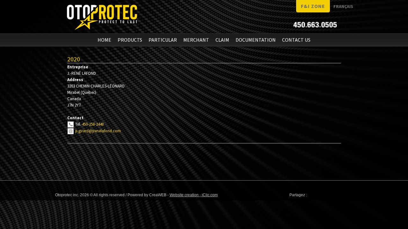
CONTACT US (296, 40)
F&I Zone (313, 6)
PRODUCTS (130, 40)
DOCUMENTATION (256, 40)
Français (343, 6)
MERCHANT (196, 40)
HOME (104, 40)
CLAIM (222, 40)
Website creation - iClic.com (194, 195)
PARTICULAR (163, 40)
